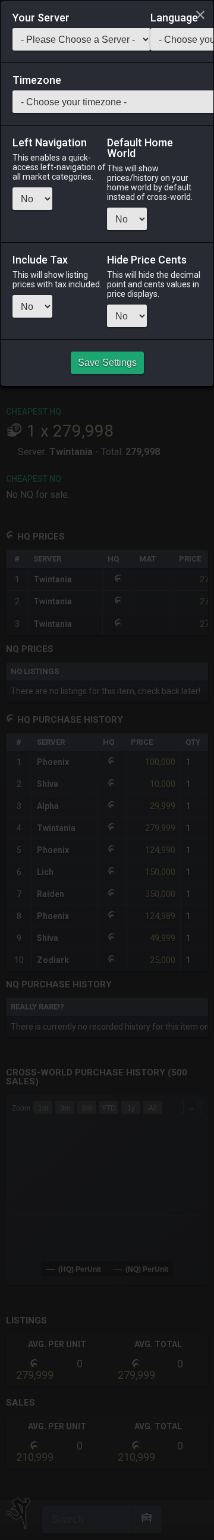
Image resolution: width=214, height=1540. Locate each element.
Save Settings (107, 362)
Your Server (41, 17)
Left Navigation (49, 142)
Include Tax (40, 260)
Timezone (36, 80)
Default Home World (140, 148)
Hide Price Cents (147, 260)
